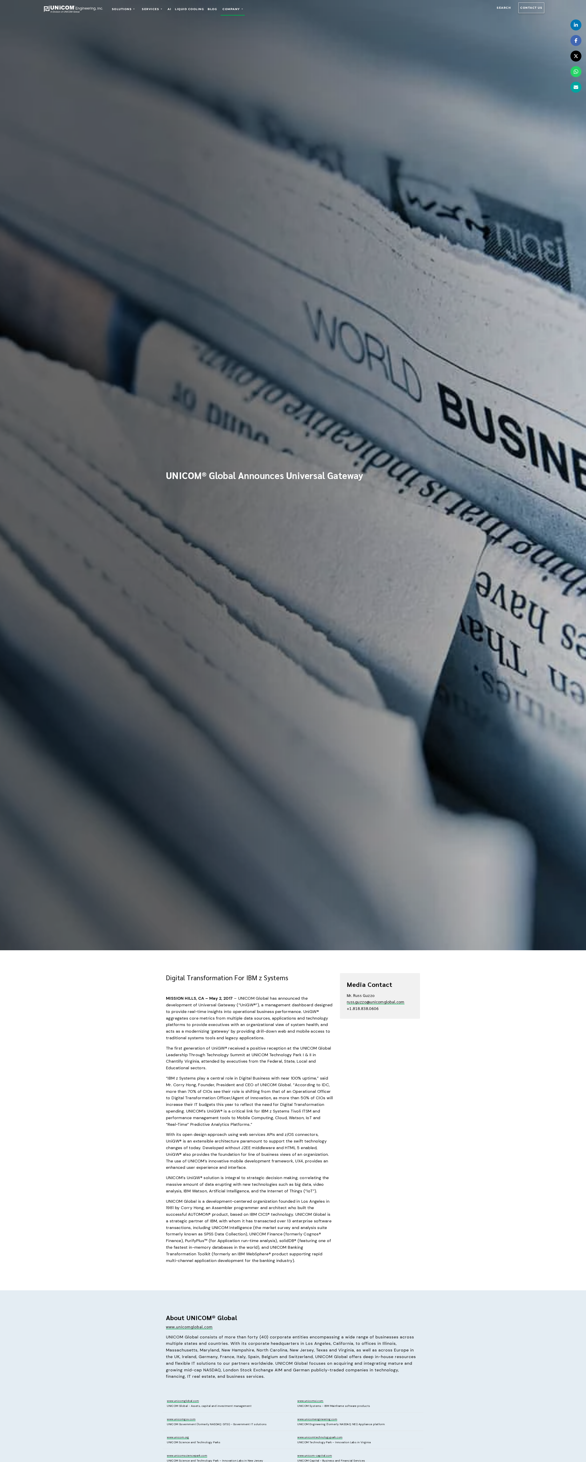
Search (504, 7)
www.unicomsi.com (310, 1401)
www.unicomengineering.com (317, 1419)
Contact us (531, 7)
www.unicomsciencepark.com (187, 1455)
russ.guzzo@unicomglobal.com (375, 1001)
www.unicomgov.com (181, 1419)
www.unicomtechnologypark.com (319, 1437)
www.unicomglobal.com (189, 1326)
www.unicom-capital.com (314, 1455)
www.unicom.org (178, 1437)
